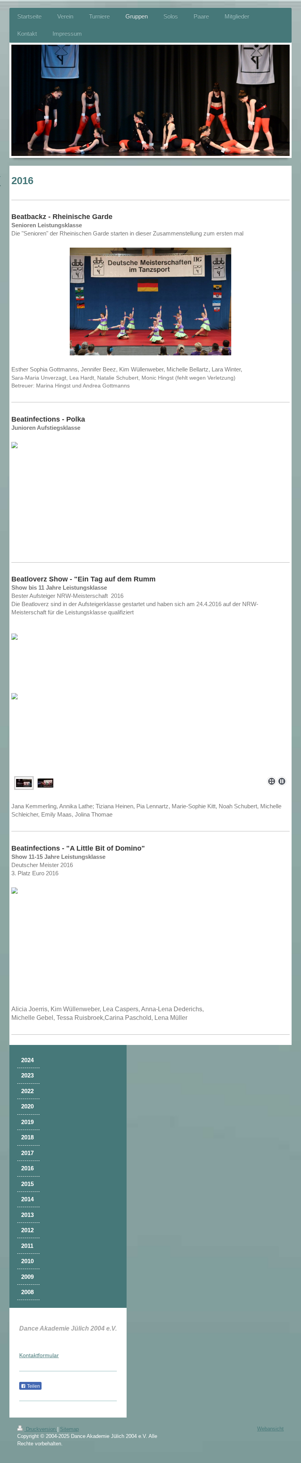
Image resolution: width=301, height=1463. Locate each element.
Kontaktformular (39, 1355)
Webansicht (270, 1429)
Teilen (33, 1386)
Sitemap (69, 1429)
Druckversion (40, 1429)
